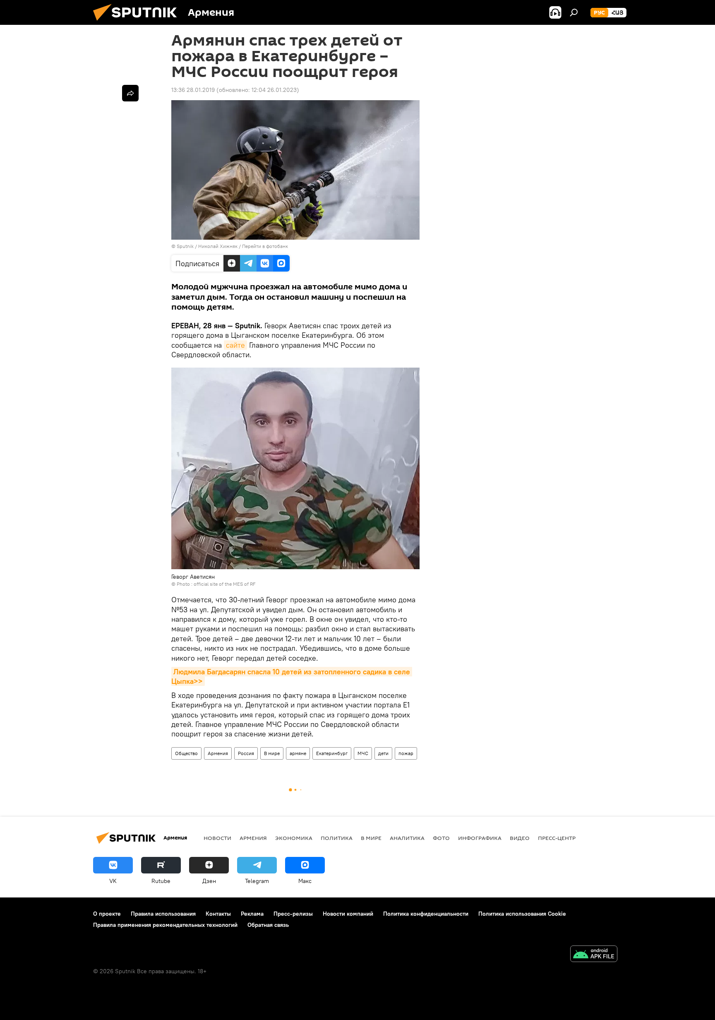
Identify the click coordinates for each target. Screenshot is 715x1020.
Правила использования (163, 913)
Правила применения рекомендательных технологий (165, 925)
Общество (186, 753)
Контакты (218, 913)
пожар (405, 753)
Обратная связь (268, 925)
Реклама (252, 913)
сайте (235, 345)
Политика (337, 838)
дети (383, 753)
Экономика (293, 838)
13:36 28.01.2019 (193, 90)
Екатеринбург (332, 753)
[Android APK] (594, 954)
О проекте (107, 913)
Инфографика (479, 838)
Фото (441, 838)
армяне (298, 753)
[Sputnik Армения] (138, 22)
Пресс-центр (557, 838)
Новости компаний (348, 913)
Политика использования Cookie (522, 913)
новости (217, 838)
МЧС (363, 753)
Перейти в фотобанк (265, 246)
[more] (130, 93)
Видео (520, 838)
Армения (218, 753)
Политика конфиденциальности (425, 913)
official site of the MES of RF (224, 584)
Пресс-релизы (293, 913)
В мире (272, 753)
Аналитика (407, 838)
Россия (246, 753)
